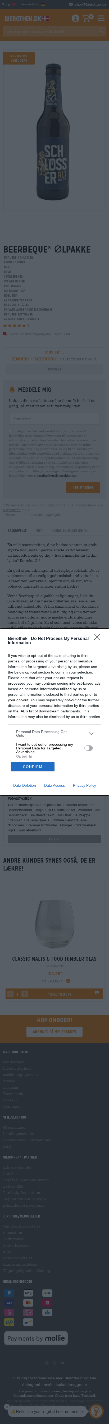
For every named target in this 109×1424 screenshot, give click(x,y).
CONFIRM (33, 767)
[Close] (99, 639)
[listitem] (54, 733)
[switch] (88, 748)
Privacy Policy (84, 785)
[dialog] (54, 712)
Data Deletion (24, 785)
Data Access (54, 785)
